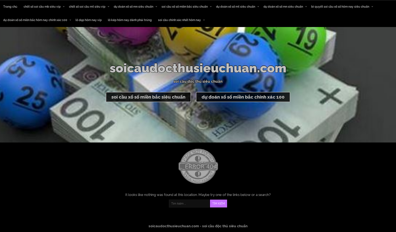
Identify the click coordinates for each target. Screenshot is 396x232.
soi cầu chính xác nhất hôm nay (179, 20)
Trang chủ (10, 6)
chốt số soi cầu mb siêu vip (42, 6)
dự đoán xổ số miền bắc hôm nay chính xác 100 (35, 20)
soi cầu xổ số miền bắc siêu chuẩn (184, 6)
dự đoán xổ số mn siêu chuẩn (133, 6)
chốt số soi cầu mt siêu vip (87, 6)
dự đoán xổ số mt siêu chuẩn (235, 6)
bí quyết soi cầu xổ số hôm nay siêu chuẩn (340, 6)
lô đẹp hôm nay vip (88, 20)
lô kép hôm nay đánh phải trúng (130, 20)
